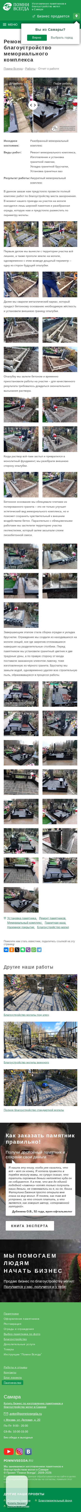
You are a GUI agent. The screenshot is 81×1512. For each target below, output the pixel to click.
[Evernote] (22, 949)
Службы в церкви (18, 1506)
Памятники (11, 1313)
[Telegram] (39, 949)
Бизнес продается (53, 16)
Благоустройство (15, 1339)
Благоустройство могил (53, 927)
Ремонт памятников (52, 918)
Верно (36, 37)
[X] (17, 949)
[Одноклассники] (11, 949)
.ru (18, 1460)
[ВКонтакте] (6, 949)
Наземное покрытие (20, 927)
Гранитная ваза (55, 922)
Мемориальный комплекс (24, 922)
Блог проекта (13, 1377)
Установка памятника (21, 918)
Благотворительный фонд (55, 1500)
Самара (12, 1396)
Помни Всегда (13, 68)
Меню (12, 24)
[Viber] (28, 949)
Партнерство (12, 1382)
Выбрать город (62, 37)
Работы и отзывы (15, 1367)
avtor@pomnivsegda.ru (25, 1413)
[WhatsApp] (33, 949)
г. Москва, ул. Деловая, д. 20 (22, 1419)
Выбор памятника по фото (22, 1334)
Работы (30, 68)
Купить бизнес (17, 1503)
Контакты (10, 1372)
